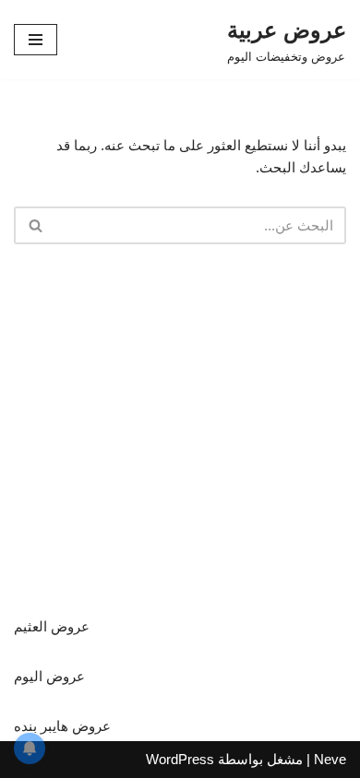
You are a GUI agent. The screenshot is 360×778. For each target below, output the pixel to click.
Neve (330, 759)
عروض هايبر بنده (62, 726)
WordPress (180, 759)
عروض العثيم (52, 626)
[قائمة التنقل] (35, 39)
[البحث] (34, 225)
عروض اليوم (49, 676)
